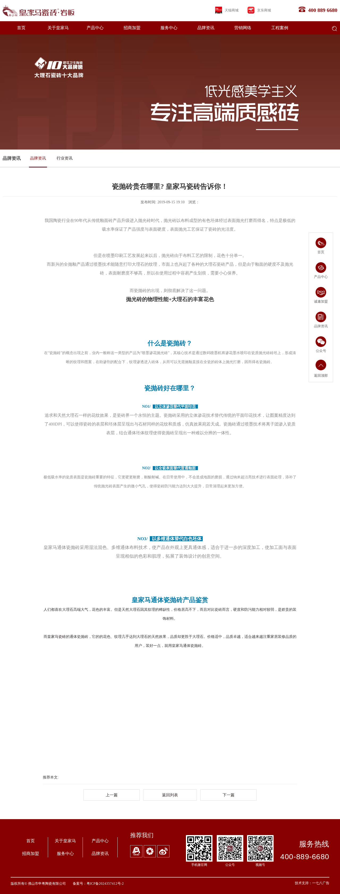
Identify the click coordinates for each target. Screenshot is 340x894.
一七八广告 (320, 883)
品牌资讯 (205, 27)
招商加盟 (132, 27)
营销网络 (242, 27)
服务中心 (168, 27)
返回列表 (170, 795)
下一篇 (229, 795)
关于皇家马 (58, 27)
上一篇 (112, 795)
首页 (21, 27)
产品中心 (95, 27)
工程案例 (279, 27)
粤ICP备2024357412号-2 (105, 884)
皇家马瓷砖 (56, 637)
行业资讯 (65, 158)
